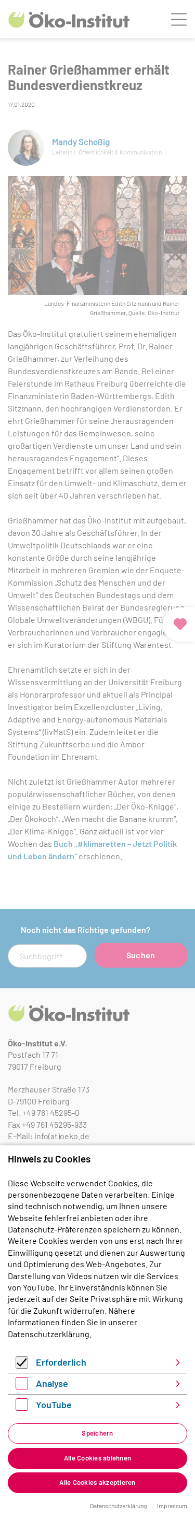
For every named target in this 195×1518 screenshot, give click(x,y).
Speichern (97, 1433)
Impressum (172, 1505)
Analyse (52, 1383)
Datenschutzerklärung (48, 1334)
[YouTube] (22, 1407)
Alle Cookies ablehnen (97, 1458)
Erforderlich (61, 1362)
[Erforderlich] (22, 1365)
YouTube (54, 1404)
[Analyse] (22, 1386)
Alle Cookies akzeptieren (97, 1482)
